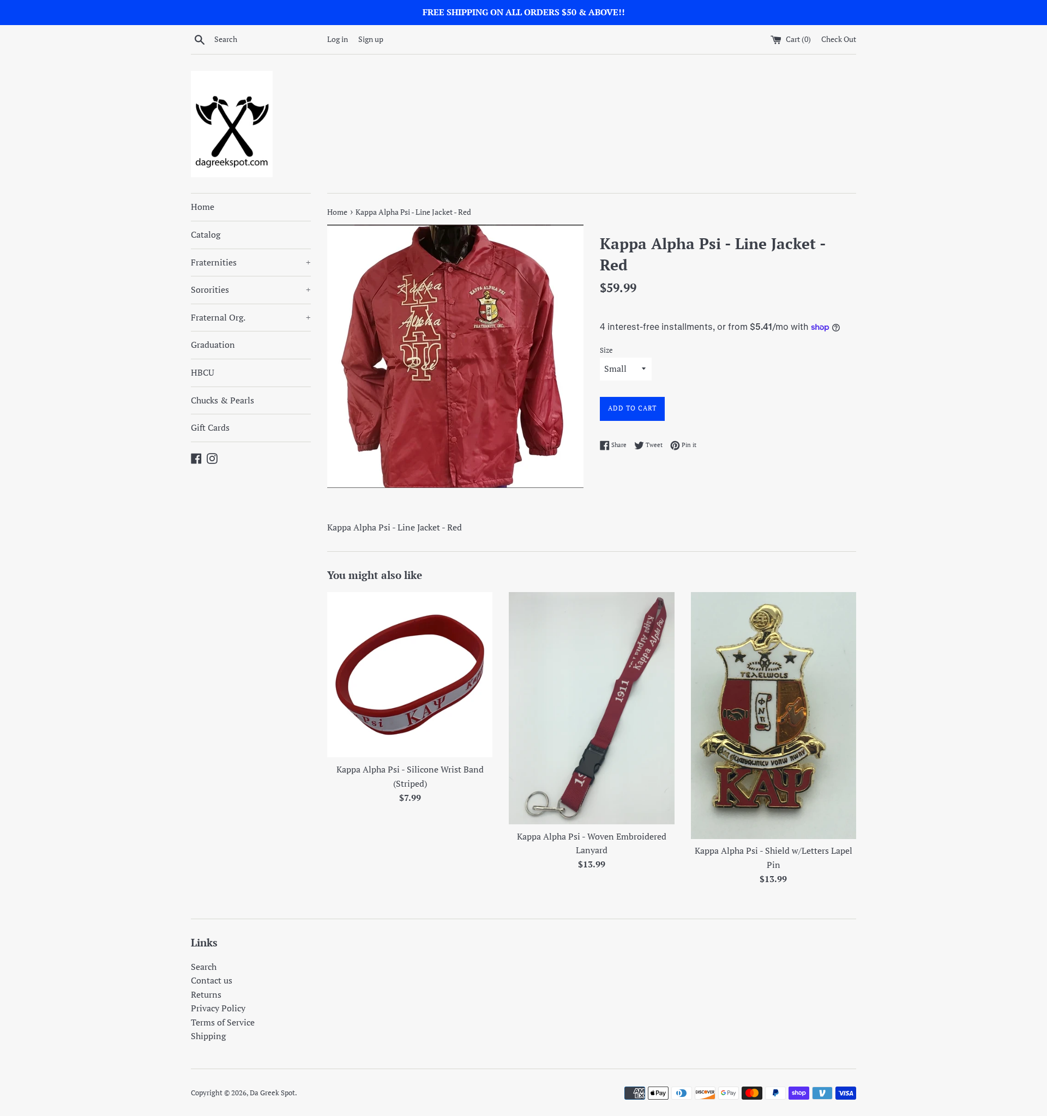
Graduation (213, 345)
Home (202, 207)
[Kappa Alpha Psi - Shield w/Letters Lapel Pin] (773, 715)
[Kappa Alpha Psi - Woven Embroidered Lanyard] (591, 708)
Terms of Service (223, 1022)
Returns (206, 994)
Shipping (208, 1036)
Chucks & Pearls (222, 400)
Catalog (205, 234)
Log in (337, 39)
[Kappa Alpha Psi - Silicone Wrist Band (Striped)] (409, 674)
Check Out (838, 39)
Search (203, 967)
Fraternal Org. (251, 317)
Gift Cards (210, 427)
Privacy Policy (218, 1008)
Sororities (251, 289)
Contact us (211, 980)
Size (606, 350)
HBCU (202, 372)
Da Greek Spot (272, 1092)
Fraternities (251, 262)
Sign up (370, 39)
